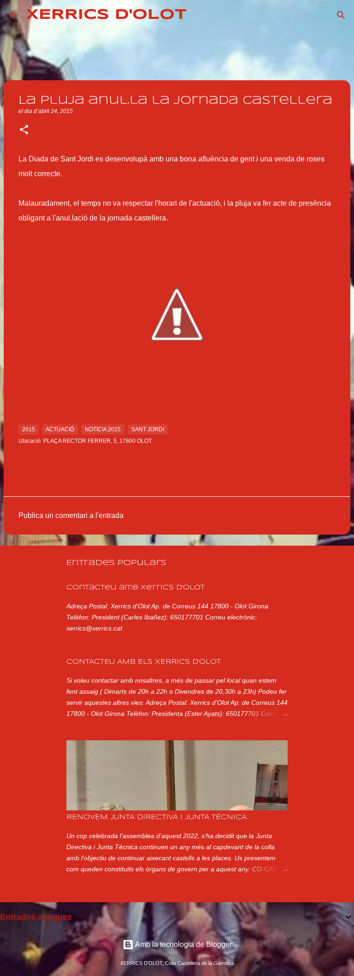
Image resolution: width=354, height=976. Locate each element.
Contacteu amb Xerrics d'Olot (135, 587)
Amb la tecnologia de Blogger (183, 944)
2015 (28, 429)
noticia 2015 (103, 429)
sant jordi (147, 429)
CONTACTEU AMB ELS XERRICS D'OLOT (143, 662)
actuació (60, 429)
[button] (24, 130)
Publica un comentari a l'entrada (71, 515)
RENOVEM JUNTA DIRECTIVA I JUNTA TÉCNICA (156, 817)
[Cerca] (199, 15)
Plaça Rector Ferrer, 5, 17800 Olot (97, 441)
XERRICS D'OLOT (106, 15)
